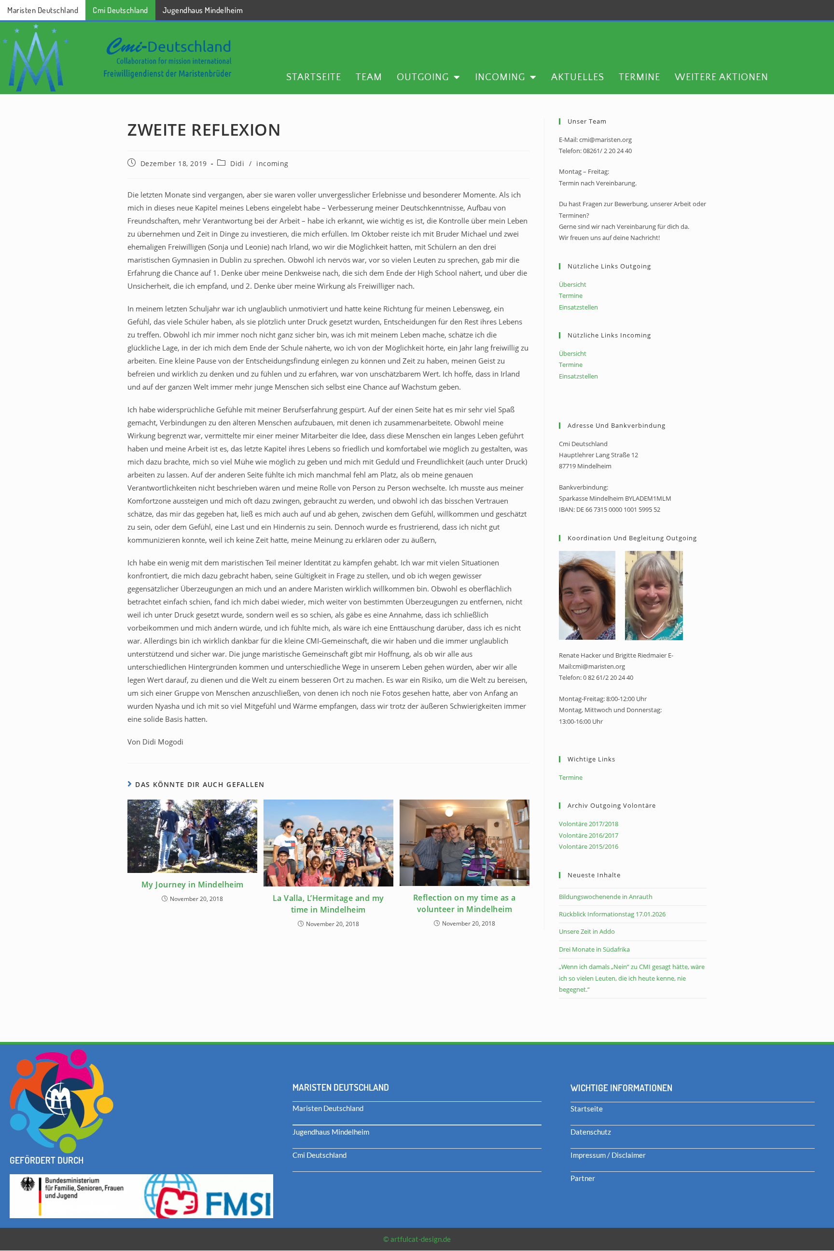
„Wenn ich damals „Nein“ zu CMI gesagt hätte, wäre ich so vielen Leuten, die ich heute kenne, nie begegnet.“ (632, 978)
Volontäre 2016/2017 (588, 835)
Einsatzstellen (578, 307)
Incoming (500, 77)
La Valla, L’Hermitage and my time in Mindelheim (328, 904)
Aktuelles (577, 77)
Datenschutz (590, 1131)
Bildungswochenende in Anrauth (606, 896)
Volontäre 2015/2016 (588, 846)
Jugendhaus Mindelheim (203, 10)
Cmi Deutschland (120, 10)
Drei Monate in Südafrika (594, 949)
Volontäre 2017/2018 (588, 823)
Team (369, 77)
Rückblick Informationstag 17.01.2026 (612, 914)
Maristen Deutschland (42, 10)
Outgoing (423, 77)
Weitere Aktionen (721, 77)
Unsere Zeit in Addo (587, 931)
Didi (237, 163)
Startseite (313, 77)
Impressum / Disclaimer (608, 1155)
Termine (639, 77)
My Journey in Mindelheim (192, 884)
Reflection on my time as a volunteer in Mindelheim (464, 903)
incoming (272, 163)
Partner (582, 1178)
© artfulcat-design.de (417, 1239)
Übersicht (572, 284)
